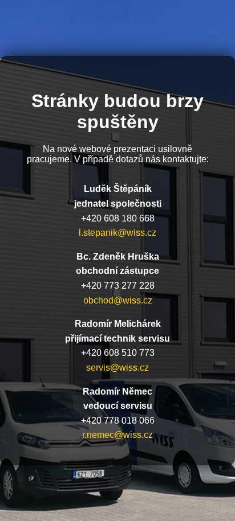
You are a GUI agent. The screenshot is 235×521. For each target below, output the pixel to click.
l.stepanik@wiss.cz (117, 232)
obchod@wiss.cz (117, 300)
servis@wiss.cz (117, 367)
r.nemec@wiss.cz (117, 435)
